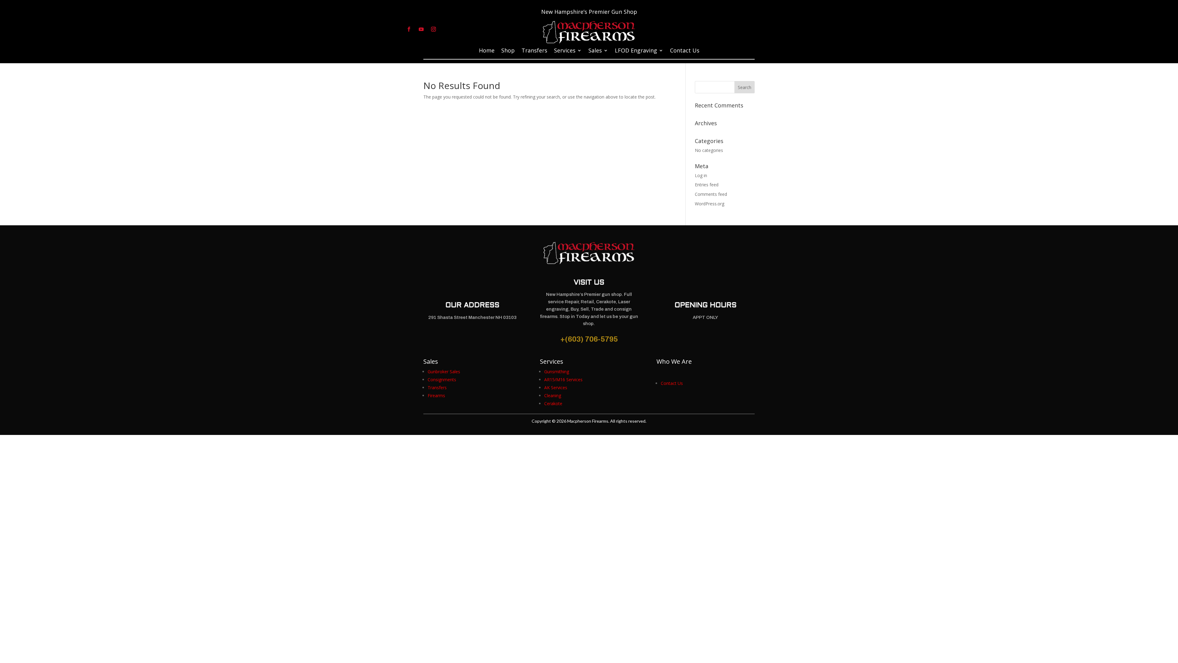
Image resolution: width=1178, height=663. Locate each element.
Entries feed (706, 185)
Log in (701, 175)
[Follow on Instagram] (433, 29)
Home (487, 51)
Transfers (534, 51)
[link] (444, 371)
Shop (508, 51)
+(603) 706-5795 (589, 339)
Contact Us (684, 51)
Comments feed (711, 194)
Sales (595, 51)
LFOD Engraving (636, 51)
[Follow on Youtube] (421, 29)
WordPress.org (709, 204)
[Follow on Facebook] (409, 29)
